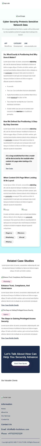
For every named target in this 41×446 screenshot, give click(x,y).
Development (18, 46)
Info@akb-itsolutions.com (18, 429)
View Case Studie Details (10, 305)
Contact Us (5, 419)
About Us (4, 412)
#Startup (9, 242)
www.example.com (30, 46)
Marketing (6, 281)
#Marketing (10, 237)
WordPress (8, 46)
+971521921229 (15, 433)
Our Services (5, 416)
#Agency (9, 233)
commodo (8, 73)
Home (3, 409)
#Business (20, 233)
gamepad (14, 97)
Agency (5, 314)
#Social (21, 237)
